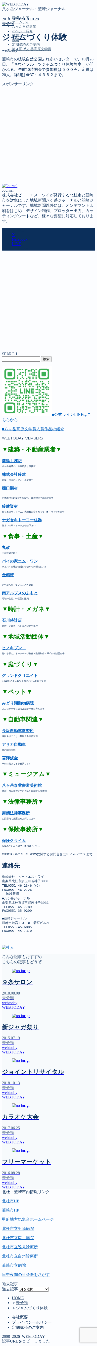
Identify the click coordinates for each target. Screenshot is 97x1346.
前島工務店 (12, 461)
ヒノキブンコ (14, 648)
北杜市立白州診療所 (20, 1256)
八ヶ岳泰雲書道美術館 (22, 785)
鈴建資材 (10, 506)
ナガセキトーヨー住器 (22, 520)
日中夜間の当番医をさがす (26, 1274)
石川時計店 (12, 620)
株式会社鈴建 (14, 474)
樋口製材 (10, 488)
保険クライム (14, 840)
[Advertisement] (48, 135)
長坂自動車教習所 (18, 731)
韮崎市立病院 (14, 1265)
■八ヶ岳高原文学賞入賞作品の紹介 (33, 429)
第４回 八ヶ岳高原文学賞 (31, 49)
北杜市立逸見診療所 (20, 1247)
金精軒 (8, 575)
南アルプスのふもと (20, 593)
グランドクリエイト (20, 675)
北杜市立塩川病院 (18, 1238)
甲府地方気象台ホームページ (28, 1219)
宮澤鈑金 (10, 758)
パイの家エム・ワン (20, 561)
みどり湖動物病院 (18, 703)
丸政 (6, 547)
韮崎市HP (10, 1210)
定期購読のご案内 (26, 45)
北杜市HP (10, 1201)
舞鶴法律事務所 (16, 813)
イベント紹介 (22, 31)
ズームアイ (20, 22)
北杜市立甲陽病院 (18, 1228)
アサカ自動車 (14, 744)
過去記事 (10, 1289)
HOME (18, 1298)
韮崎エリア (22, 71)
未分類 (8, 24)
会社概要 (20, 1317)
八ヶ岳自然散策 (24, 27)
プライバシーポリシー (32, 1322)
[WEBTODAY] (15, 4)
